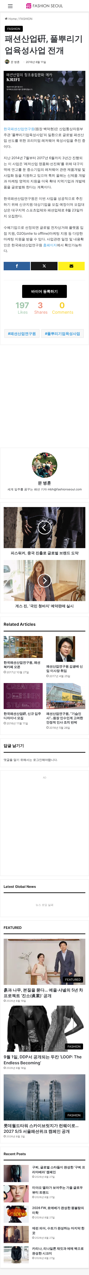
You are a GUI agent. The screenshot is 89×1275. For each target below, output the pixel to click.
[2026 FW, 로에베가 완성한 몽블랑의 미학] (16, 1214)
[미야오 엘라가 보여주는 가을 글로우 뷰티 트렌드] (16, 1193)
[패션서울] (44, 5)
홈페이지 (50, 245)
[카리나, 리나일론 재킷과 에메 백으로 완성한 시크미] (16, 1254)
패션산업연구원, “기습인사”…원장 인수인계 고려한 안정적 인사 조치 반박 (64, 718)
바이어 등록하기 (44, 291)
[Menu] (10, 8)
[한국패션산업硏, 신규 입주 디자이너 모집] (23, 696)
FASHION (25, 19)
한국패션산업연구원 (19, 129)
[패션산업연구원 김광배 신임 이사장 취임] (65, 649)
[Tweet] (44, 266)
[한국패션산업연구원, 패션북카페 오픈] (23, 647)
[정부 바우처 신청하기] (71, 266)
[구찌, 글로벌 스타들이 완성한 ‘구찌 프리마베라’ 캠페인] (16, 1173)
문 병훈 (15, 62)
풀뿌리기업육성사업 (63, 333)
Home (12, 19)
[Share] (17, 266)
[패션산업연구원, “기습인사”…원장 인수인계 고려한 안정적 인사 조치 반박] (65, 696)
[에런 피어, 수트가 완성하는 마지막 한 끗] (16, 1234)
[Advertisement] (44, 396)
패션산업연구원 (23, 333)
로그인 (37, 760)
